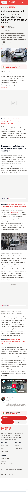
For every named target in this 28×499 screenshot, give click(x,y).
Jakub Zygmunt (8, 26)
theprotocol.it (4, 472)
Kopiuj (21, 422)
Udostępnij (6, 417)
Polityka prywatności (7, 464)
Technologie (4, 445)
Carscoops (4, 87)
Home (4, 7)
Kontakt (3, 461)
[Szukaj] (22, 2)
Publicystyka (18, 448)
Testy (2, 448)
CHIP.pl (6, 469)
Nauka (12, 7)
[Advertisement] (14, 188)
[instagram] (4, 402)
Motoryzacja (4, 451)
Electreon (10, 129)
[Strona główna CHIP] (11, 2)
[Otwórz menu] (25, 2)
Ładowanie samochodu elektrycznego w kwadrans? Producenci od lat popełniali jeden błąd (13, 121)
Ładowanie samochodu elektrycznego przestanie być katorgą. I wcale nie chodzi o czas (13, 341)
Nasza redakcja (5, 458)
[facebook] (2, 402)
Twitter (5, 422)
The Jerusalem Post (15, 212)
